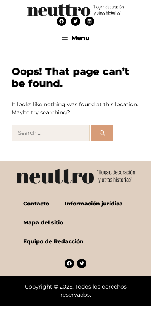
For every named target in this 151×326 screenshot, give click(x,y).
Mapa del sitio (43, 222)
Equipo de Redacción (53, 241)
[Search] (102, 133)
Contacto (36, 203)
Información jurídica (94, 203)
